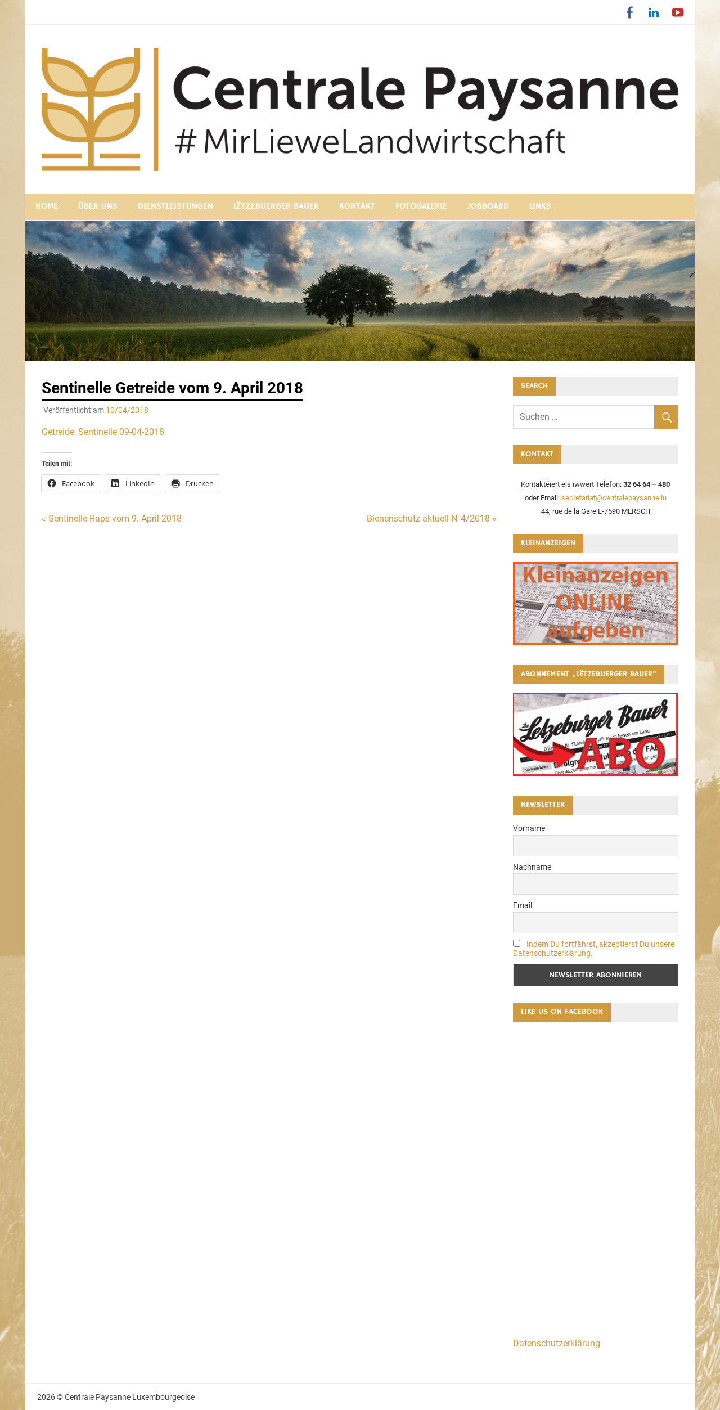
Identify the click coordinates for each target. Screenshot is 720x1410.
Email (522, 905)
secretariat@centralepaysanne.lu (614, 497)
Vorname (529, 828)
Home (46, 206)
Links (540, 206)
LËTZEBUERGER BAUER (276, 206)
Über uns (98, 206)
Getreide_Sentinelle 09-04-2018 (103, 431)
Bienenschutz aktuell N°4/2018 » (432, 518)
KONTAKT (357, 206)
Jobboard (488, 206)
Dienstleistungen (175, 206)
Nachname (532, 867)
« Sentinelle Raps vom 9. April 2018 (112, 518)
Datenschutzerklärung (556, 1343)
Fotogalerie (421, 206)
